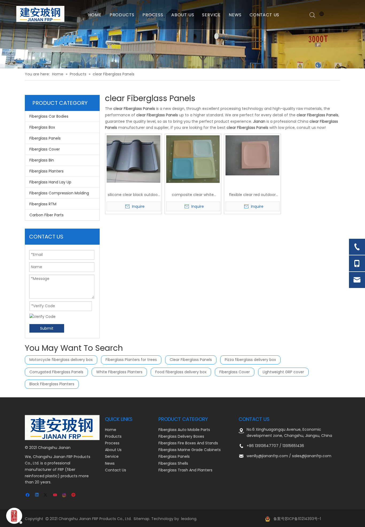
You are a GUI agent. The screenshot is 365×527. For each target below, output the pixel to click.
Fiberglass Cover (44, 149)
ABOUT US (182, 15)
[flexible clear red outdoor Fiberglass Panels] (252, 155)
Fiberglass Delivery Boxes (181, 436)
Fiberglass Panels (45, 138)
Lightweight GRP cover (283, 372)
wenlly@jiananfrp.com (267, 456)
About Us (113, 449)
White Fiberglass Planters (119, 372)
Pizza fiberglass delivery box (250, 359)
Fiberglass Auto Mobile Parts (184, 429)
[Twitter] (46, 495)
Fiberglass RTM (42, 204)
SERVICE (211, 15)
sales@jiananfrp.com (311, 456)
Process (112, 443)
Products (113, 436)
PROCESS (152, 15)
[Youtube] (55, 495)
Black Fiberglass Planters (51, 384)
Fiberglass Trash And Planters (185, 470)
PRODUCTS (122, 15)
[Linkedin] (37, 495)
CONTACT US (264, 15)
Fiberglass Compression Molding (59, 193)
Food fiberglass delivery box (181, 372)
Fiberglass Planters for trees (131, 359)
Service (112, 456)
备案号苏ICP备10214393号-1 (297, 518)
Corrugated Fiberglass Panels (56, 372)
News (110, 463)
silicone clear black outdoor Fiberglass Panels (133, 195)
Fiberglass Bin (41, 160)
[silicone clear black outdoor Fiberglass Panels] (133, 158)
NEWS (235, 15)
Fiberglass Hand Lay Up (50, 182)
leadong (188, 518)
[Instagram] (64, 495)
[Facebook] (28, 495)
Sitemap (141, 518)
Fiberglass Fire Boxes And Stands (188, 443)
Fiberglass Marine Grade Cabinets (189, 449)
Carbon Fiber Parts (46, 215)
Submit (46, 328)
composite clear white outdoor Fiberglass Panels (192, 195)
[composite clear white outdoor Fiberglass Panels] (193, 158)
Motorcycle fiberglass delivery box (61, 359)
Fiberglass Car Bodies (48, 116)
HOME (95, 15)
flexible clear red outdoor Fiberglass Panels (252, 195)
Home (110, 429)
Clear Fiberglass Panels (191, 359)
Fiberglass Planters (46, 171)
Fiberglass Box (42, 127)
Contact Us (115, 470)
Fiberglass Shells (173, 463)
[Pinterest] (73, 495)
